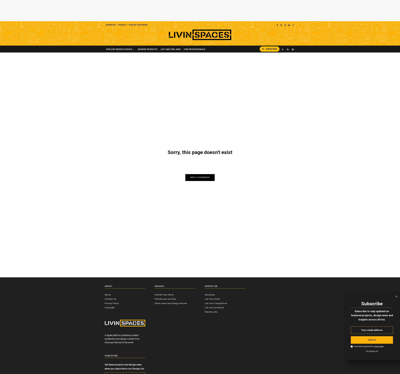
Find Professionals (194, 49)
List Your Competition (216, 303)
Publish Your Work (138, 25)
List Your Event (212, 299)
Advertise (110, 25)
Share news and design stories (171, 303)
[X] (281, 25)
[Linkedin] (289, 25)
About (108, 295)
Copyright (110, 307)
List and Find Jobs (171, 49)
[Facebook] (277, 25)
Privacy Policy (112, 303)
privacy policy (379, 346)
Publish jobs (211, 312)
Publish (122, 25)
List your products (214, 307)
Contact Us (110, 299)
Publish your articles (165, 299)
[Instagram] (285, 25)
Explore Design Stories (119, 49)
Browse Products (147, 49)
